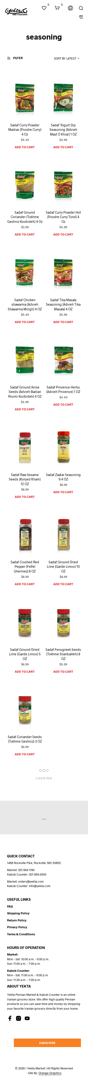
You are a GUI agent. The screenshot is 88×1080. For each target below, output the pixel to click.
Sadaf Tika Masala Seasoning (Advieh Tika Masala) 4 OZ (63, 304)
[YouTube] (27, 1018)
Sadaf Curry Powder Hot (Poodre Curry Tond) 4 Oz (63, 217)
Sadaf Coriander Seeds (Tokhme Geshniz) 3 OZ (25, 739)
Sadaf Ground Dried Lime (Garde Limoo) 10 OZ (63, 566)
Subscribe (47, 1042)
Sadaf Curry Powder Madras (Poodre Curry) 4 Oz (24, 129)
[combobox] (61, 58)
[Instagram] (18, 1018)
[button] (45, 4)
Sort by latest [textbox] (65, 58)
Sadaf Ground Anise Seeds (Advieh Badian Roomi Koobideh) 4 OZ (25, 391)
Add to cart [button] (25, 147)
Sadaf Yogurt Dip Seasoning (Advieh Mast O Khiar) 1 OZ (63, 129)
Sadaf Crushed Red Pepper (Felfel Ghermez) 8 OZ (25, 566)
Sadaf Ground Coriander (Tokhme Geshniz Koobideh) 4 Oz (24, 217)
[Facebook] (10, 1018)
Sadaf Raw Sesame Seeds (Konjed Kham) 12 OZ (25, 479)
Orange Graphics (49, 1073)
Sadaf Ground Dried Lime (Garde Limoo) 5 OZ (25, 654)
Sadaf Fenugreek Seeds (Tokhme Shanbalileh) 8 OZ (63, 654)
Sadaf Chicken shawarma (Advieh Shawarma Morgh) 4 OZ (25, 304)
